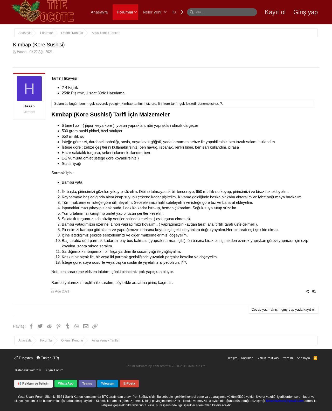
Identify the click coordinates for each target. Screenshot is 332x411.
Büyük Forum (54, 370)
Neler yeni (152, 12)
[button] (135, 12)
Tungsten (25, 358)
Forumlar (125, 12)
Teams (87, 383)
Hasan (21, 52)
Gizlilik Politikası (268, 358)
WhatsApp (65, 383)
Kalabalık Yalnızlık (28, 370)
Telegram (108, 383)
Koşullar (247, 358)
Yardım (288, 358)
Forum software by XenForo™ (166, 366)
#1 (314, 291)
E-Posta (129, 383)
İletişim (232, 358)
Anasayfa (99, 12)
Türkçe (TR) (49, 358)
